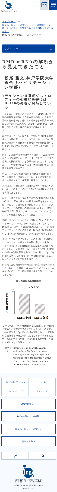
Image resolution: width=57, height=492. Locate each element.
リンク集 (42, 382)
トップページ (9, 21)
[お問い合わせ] (44, 5)
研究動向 (41, 25)
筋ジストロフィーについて (15, 25)
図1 (10, 268)
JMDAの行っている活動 (28, 416)
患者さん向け (28, 441)
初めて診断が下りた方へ (15, 382)
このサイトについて (15, 391)
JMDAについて (28, 404)
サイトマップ (42, 391)
